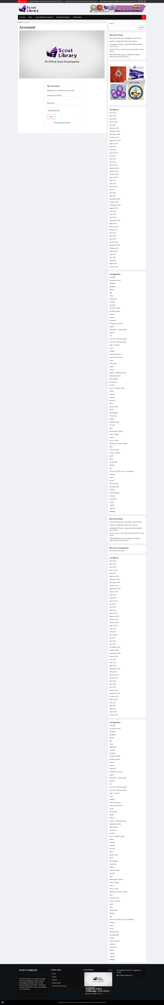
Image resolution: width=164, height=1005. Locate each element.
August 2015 (113, 251)
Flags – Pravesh (114, 345)
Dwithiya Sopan (114, 311)
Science (111, 437)
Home (54, 974)
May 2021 (112, 196)
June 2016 (112, 233)
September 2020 (115, 205)
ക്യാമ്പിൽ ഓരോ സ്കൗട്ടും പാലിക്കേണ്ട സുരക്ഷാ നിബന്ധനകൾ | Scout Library (101, 1)
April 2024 (112, 150)
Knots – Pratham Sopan (117, 388)
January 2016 (113, 242)
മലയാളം (112, 511)
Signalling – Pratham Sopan (118, 444)
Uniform (112, 490)
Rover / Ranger (114, 434)
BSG (110, 293)
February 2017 (114, 227)
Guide (111, 360)
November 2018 (114, 221)
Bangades (112, 287)
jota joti (111, 385)
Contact (54, 980)
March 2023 (113, 165)
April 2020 (112, 217)
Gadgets (112, 351)
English (111, 327)
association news (115, 280)
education (112, 320)
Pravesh (112, 425)
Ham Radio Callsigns (63, 17)
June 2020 (112, 211)
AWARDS (112, 283)
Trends (111, 481)
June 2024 (112, 147)
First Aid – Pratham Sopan (117, 342)
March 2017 (113, 224)
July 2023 (112, 156)
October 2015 (113, 248)
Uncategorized (114, 487)
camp (111, 296)
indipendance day (115, 376)
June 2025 (112, 125)
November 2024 (114, 134)
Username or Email (54, 95)
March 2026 (113, 122)
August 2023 (113, 153)
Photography (113, 413)
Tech (110, 468)
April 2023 (112, 162)
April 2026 (112, 119)
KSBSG (111, 391)
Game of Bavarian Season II (44, 17)
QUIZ (111, 428)
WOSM (111, 502)
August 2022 (113, 177)
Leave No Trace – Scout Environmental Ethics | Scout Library (62, 1)
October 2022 (114, 174)
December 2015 (114, 245)
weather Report (114, 493)
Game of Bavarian (115, 354)
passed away (113, 407)
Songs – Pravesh (114, 453)
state (111, 459)
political (111, 419)
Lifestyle (112, 397)
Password (50, 103)
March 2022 (113, 187)
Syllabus (112, 465)
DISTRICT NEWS (114, 308)
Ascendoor (88, 1002)
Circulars (22, 17)
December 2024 (114, 131)
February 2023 (114, 168)
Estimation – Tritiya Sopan (118, 330)
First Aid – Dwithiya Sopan (118, 339)
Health (111, 367)
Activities (112, 277)
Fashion (111, 333)
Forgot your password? (62, 122)
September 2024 (115, 140)
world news (113, 499)
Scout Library (73, 1002)
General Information (116, 357)
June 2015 (112, 254)
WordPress (102, 1002)
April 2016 (112, 239)
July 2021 (112, 190)
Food (111, 348)
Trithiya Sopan (114, 484)
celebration (113, 299)
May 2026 (112, 116)
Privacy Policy (56, 983)
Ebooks (111, 314)
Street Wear (113, 462)
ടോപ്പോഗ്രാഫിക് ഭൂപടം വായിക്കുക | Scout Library (137, 1)
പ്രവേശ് (112, 508)
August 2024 (113, 144)
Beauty (111, 290)
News (30, 17)
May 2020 (112, 214)
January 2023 (113, 171)
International (113, 379)
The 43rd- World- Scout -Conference (121, 471)
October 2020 (114, 202)
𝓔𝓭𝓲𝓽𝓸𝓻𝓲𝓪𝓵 (112, 317)
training (112, 474)
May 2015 (112, 257)
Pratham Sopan (114, 422)
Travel (111, 477)
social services (114, 450)
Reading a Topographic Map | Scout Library (123, 41)
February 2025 (114, 128)
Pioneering (112, 416)
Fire (110, 336)
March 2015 (113, 264)
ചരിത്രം (112, 505)
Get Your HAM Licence (59, 986)
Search (111, 23)
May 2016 (112, 236)
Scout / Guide (113, 441)
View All (110, 970)
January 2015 (113, 267)
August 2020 (113, 208)
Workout (112, 496)
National (112, 400)
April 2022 (112, 184)
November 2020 (114, 199)
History (111, 370)
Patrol (111, 410)
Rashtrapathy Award (116, 431)
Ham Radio (113, 364)
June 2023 (112, 159)
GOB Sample (77, 17)
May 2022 (112, 180)
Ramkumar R (90, 993)
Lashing (111, 394)
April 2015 (112, 261)
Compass (112, 305)
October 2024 (114, 137)
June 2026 (112, 113)
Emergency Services (116, 324)
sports (111, 456)
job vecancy (113, 382)
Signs (111, 447)
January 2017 (113, 230)
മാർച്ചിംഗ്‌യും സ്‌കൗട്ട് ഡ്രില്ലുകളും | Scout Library (97, 990)
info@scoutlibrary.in (126, 975)
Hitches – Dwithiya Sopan (117, 373)
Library (54, 977)
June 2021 (112, 193)
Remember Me (54, 111)
